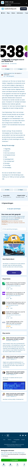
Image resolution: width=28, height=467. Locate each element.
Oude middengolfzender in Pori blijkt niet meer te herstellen (14, 322)
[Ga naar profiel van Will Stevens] (4, 338)
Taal (4, 439)
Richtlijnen (5, 456)
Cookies (14, 441)
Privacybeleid (16, 439)
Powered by (14, 446)
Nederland (6, 74)
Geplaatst (15, 340)
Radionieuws (18, 285)
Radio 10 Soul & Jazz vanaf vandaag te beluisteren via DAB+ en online (15, 283)
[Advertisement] (14, 29)
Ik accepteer (15, 460)
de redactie (18, 73)
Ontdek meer (3, 3)
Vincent (8, 374)
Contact (23, 439)
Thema (9, 439)
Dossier (16, 305)
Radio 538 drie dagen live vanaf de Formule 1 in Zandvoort (15, 312)
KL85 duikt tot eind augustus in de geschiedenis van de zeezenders (15, 293)
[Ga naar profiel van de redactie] (2, 75)
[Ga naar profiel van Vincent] (4, 372)
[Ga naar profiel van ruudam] (4, 357)
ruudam (8, 359)
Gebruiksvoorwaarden (13, 454)
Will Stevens (8, 340)
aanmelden (18, 218)
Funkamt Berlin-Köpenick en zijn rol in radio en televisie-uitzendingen (16, 303)
